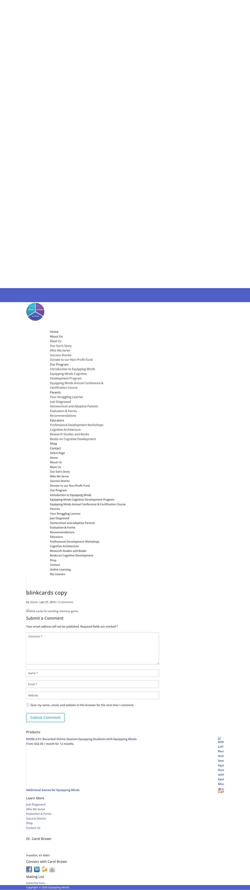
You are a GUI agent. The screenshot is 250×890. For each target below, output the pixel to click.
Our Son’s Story (61, 346)
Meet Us (55, 341)
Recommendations (63, 416)
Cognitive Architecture (65, 430)
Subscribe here (35, 883)
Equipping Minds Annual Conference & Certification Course (88, 504)
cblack (34, 602)
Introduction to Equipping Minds (72, 369)
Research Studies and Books (69, 434)
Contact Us (33, 828)
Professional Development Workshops (76, 425)
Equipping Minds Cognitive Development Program (82, 499)
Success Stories (60, 355)
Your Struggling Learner (66, 397)
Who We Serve (60, 350)
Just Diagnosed (60, 402)
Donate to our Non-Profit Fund (71, 360)
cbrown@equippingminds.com (45, 846)
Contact (55, 564)
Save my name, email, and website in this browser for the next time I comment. (82, 705)
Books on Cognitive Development (73, 439)
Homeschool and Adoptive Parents (74, 406)
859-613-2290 (34, 851)
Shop (53, 560)
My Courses (33, 295)
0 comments (65, 602)
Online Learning (36, 290)
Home (54, 457)
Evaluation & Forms (63, 411)
